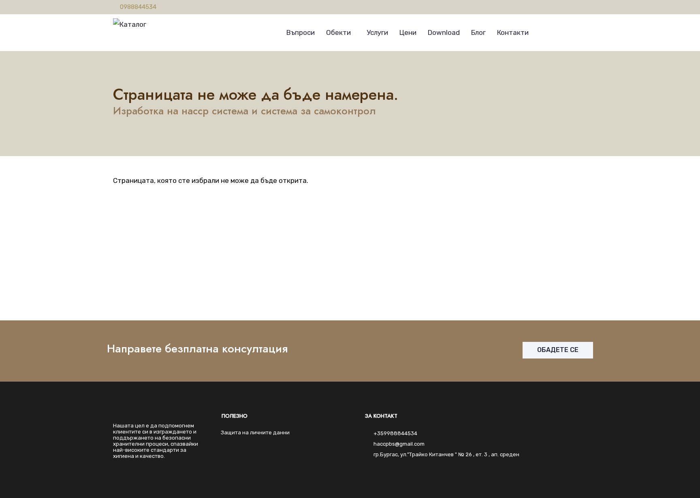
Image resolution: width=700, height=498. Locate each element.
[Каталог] (129, 22)
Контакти (513, 32)
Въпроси (300, 32)
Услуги (377, 32)
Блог (478, 32)
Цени (407, 32)
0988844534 (138, 7)
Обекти (338, 32)
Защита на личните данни (255, 432)
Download (444, 32)
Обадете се (557, 350)
